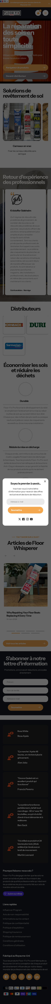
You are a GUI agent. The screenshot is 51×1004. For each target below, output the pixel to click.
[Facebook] (23, 519)
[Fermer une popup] (45, 481)
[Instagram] (27, 519)
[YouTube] (31, 519)
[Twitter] (19, 519)
